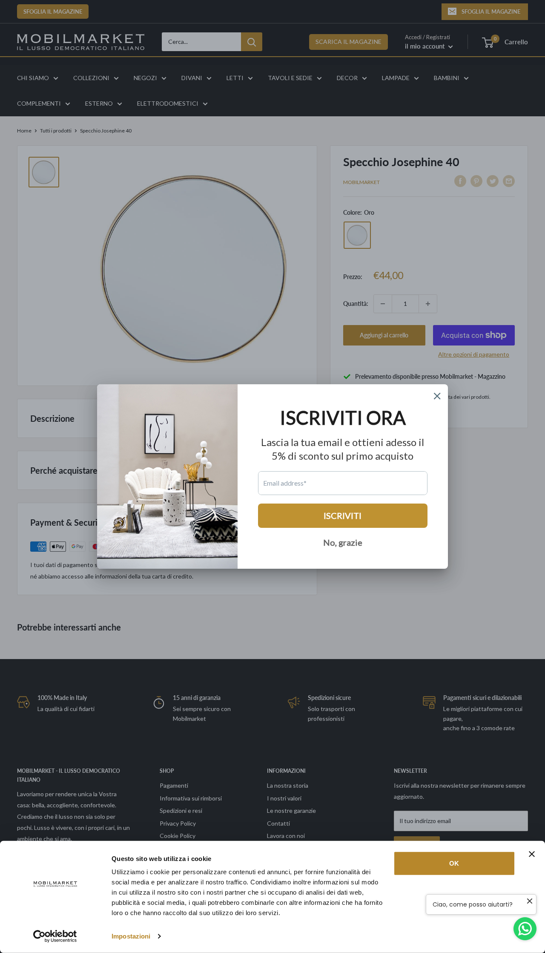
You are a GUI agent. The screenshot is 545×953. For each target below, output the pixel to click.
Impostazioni (131, 936)
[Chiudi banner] (532, 854)
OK (454, 863)
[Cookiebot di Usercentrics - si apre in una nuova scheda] (55, 936)
